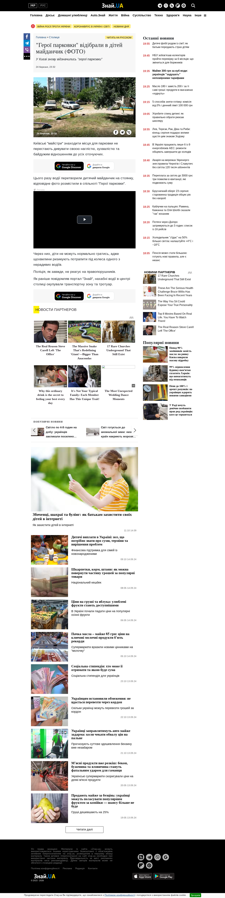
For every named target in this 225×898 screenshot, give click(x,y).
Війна (125, 15)
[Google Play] (163, 876)
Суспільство (142, 15)
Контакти (93, 868)
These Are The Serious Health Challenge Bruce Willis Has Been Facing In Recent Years (175, 292)
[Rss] (172, 5)
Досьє (50, 15)
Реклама (67, 868)
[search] (193, 5)
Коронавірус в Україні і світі (92, 26)
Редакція (80, 868)
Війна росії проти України (53, 26)
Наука (187, 15)
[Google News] (165, 857)
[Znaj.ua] (112, 5)
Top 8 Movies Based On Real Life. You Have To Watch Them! (175, 317)
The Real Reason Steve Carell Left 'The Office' (50, 350)
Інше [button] (198, 15)
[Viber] (166, 5)
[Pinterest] (184, 5)
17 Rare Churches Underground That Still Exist (118, 350)
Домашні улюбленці (72, 15)
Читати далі (84, 829)
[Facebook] (27, 36)
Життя (113, 15)
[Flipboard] (178, 5)
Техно (158, 15)
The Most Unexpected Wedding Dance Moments (118, 395)
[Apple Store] (142, 876)
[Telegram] (160, 5)
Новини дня (121, 26)
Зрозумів (195, 895)
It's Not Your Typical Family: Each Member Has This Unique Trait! (84, 395)
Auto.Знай (98, 15)
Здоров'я (173, 15)
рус (43, 5)
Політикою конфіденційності (120, 895)
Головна (36, 15)
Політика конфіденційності (45, 868)
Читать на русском (119, 37)
